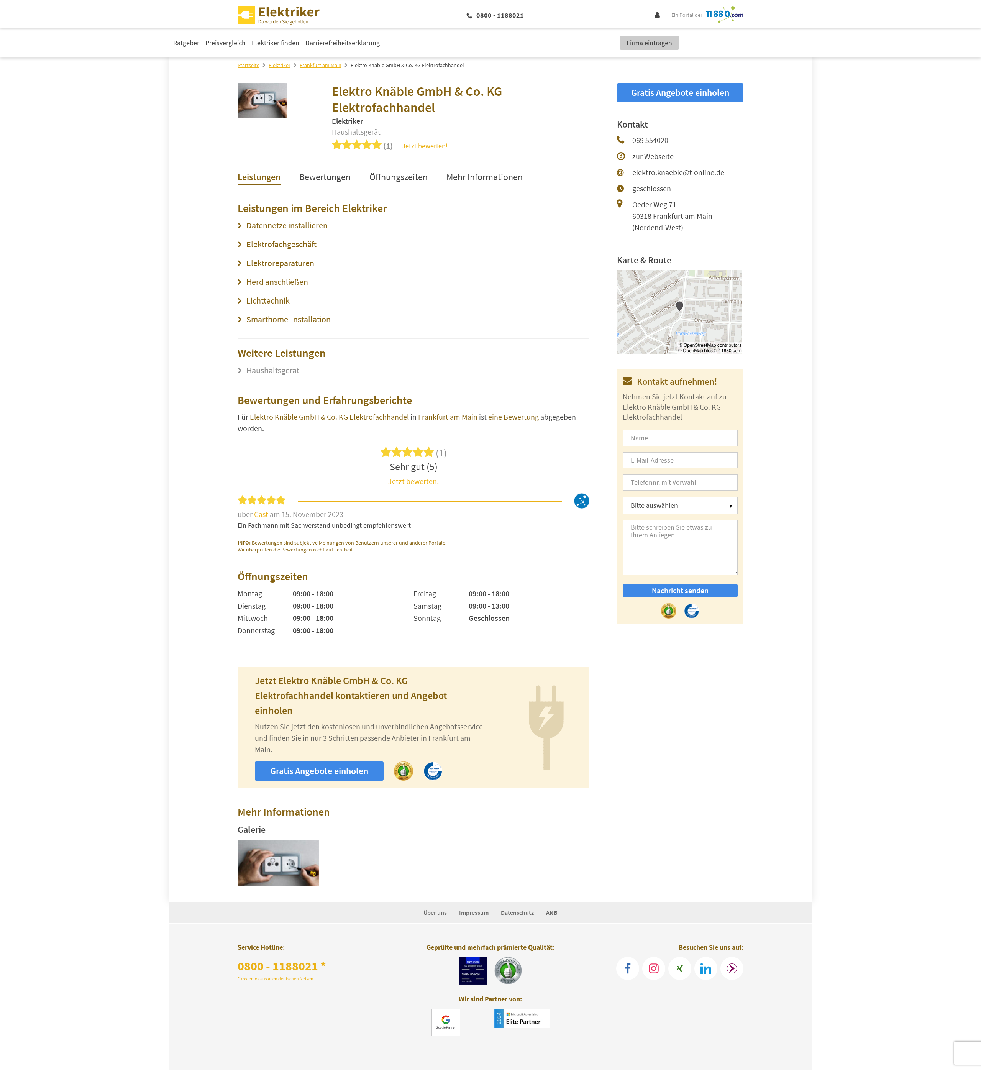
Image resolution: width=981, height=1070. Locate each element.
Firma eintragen (649, 42)
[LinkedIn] (705, 968)
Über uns (435, 912)
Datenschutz (517, 912)
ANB (552, 912)
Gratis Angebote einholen (319, 771)
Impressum (474, 912)
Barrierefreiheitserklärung (342, 42)
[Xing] (679, 968)
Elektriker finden (275, 42)
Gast (262, 514)
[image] (278, 863)
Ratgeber (186, 42)
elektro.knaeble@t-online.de (678, 172)
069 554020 (650, 140)
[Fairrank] (731, 968)
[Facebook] (627, 968)
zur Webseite (653, 156)
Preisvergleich (225, 42)
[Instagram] (653, 968)
